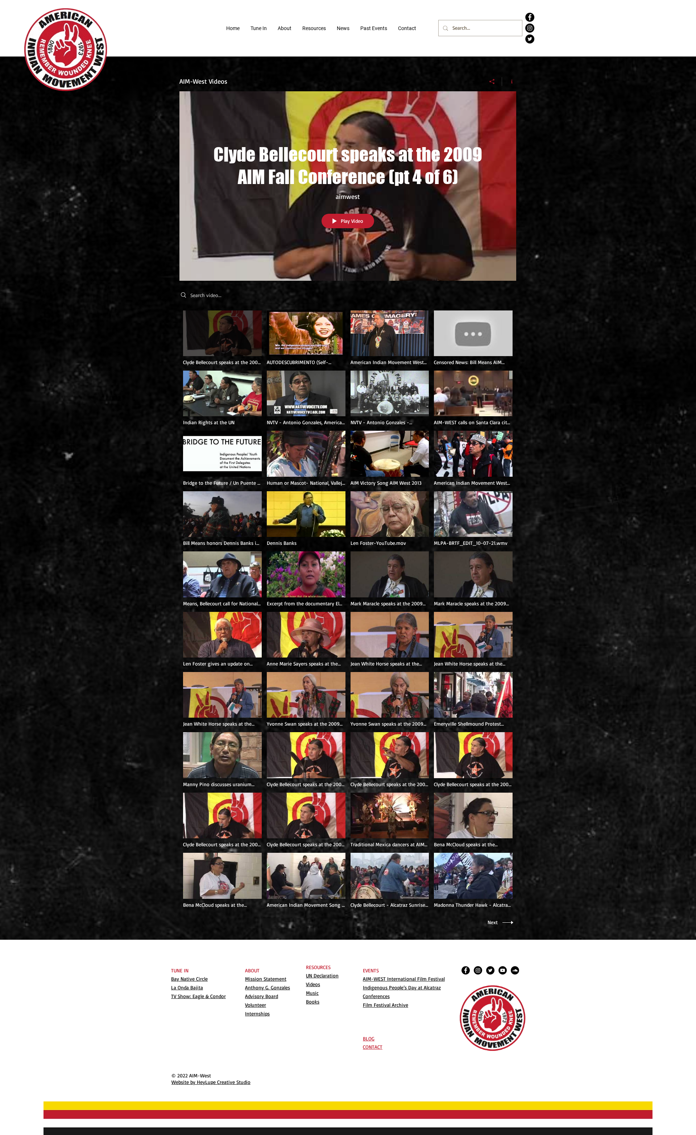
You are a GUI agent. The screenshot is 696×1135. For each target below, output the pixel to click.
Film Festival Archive (385, 1005)
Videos (313, 984)
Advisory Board (261, 996)
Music (312, 993)
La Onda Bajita (187, 987)
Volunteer (255, 1005)
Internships (257, 1013)
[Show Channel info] (509, 81)
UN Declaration (322, 975)
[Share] (492, 81)
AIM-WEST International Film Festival (404, 979)
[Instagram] (529, 28)
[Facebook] (529, 17)
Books (312, 1001)
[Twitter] (529, 38)
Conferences (376, 996)
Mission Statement (265, 979)
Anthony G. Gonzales (267, 987)
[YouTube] (502, 970)
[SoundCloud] (515, 970)
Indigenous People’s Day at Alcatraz (402, 987)
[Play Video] (222, 337)
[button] (314, 28)
